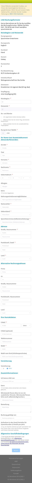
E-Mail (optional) (7, 331)
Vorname (4, 160)
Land (3, 256)
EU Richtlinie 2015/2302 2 (16, 480)
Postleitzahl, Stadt (7, 243)
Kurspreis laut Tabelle (9, 130)
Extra (3, 191)
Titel (2, 152)
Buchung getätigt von (9, 415)
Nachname (5, 167)
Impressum (16, 467)
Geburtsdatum (6, 175)
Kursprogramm (6, 36)
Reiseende (4, 106)
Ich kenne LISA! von (8, 378)
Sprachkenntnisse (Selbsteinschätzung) (15, 219)
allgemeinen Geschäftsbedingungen (11, 439)
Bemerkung (5, 404)
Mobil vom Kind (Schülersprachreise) (14, 353)
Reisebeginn (5, 99)
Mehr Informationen (16, 14)
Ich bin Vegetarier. (8, 193)
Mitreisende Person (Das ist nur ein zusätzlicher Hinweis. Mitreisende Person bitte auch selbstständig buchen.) (15, 395)
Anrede (3, 145)
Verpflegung (5, 92)
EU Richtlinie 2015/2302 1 (16, 476)
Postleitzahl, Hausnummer (10, 297)
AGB (16, 461)
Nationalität (5, 204)
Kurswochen (5, 64)
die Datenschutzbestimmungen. (19, 442)
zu (2, 276)
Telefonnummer (7, 338)
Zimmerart (5, 85)
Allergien (4, 183)
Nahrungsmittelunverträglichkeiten (14, 196)
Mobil (3, 346)
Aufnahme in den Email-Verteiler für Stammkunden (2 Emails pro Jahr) (14, 423)
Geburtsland (5, 211)
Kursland (4, 50)
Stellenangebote (16, 470)
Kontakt (16, 473)
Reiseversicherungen (16, 458)
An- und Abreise (6, 114)
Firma (3, 269)
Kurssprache (5, 43)
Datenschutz (16, 464)
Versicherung (6, 366)
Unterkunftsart (6, 78)
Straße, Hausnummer (9, 230)
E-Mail (3, 322)
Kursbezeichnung (7, 71)
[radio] (13, 117)
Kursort (3, 57)
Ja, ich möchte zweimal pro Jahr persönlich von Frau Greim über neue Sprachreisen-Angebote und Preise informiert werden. (16, 428)
